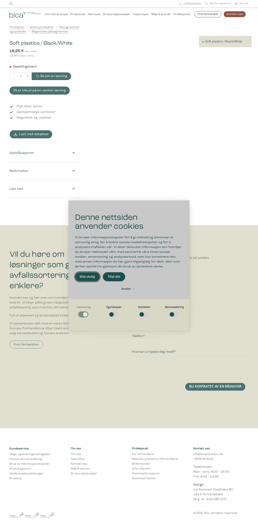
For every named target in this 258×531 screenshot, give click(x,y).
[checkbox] (84, 312)
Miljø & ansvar (161, 14)
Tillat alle (113, 276)
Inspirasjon (141, 14)
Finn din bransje (56, 14)
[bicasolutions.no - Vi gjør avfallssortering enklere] (25, 14)
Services (94, 14)
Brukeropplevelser (116, 14)
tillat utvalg (87, 276)
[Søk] (10, 4)
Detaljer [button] (126, 289)
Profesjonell (182, 14)
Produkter (78, 14)
